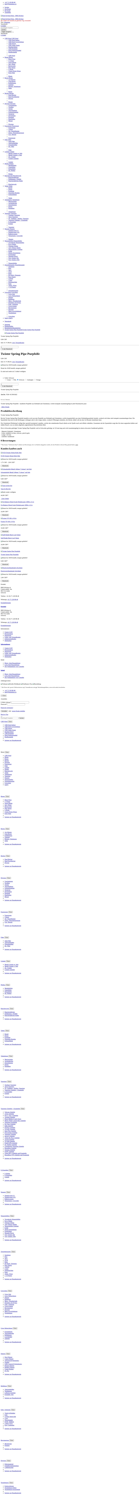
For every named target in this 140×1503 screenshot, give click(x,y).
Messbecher (8, 1444)
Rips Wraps (11, 67)
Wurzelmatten (9, 1420)
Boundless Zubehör (10, 1148)
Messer (10, 121)
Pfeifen (7, 164)
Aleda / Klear (12, 285)
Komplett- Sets (9, 1394)
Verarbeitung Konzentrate (12, 1489)
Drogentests (12, 115)
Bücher (7, 93)
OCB (10, 272)
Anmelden (8, 12)
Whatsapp (7, 22)
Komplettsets (8, 1331)
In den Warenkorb (7, 349)
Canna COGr (9, 1423)
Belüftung (11, 299)
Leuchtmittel (8, 1337)
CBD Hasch (12, 43)
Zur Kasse (8, 9)
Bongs (7, 78)
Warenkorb (5, 466)
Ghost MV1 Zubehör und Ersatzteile (16, 1153)
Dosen (10, 189)
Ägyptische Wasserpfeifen (16, 242)
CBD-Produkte (13, 49)
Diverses (7, 103)
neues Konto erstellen (18, 711)
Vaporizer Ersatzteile (11, 1122)
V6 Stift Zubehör (10, 1141)
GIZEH (10, 278)
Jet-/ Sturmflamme (13, 131)
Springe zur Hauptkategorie (13, 740)
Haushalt (11, 117)
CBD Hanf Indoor (13, 40)
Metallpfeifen (12, 165)
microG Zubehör (10, 1136)
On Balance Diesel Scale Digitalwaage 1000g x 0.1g (16, 505)
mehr (76, 444)
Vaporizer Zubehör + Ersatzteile (18, 220)
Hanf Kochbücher (13, 97)
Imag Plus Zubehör (10, 1131)
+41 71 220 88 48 (10, 2)
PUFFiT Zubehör (10, 1127)
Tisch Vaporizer (13, 217)
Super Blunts (12, 62)
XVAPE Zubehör (10, 1129)
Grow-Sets (11, 294)
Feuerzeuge (8, 126)
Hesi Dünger (8, 1357)
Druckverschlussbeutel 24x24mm (11, 571)
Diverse (10, 98)
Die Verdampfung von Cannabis (14, 666)
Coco (6, 1418)
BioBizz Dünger (9, 1367)
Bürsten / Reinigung (14, 86)
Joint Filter (11, 141)
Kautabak (11, 191)
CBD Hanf (8, 38)
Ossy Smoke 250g (13, 260)
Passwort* (4, 704)
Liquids (7, 1177)
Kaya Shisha (12, 244)
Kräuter (10, 224)
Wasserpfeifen (9, 241)
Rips (9, 268)
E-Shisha (7, 1173)
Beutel (10, 188)
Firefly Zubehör (9, 1151)
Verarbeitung (12, 313)
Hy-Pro (7, 1371)
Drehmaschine (12, 282)
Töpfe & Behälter (10, 1413)
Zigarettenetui (12, 205)
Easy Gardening (9, 1425)
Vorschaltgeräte (9, 1333)
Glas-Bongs (12, 81)
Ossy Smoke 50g (13, 258)
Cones (10, 280)
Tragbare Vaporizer (14, 215)
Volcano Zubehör (10, 1112)
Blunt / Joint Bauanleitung (12, 663)
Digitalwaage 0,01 (13, 232)
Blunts (7, 57)
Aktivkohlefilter (13, 143)
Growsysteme (12, 306)
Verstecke (11, 114)
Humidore (11, 208)
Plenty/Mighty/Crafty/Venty (13, 1119)
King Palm (11, 73)
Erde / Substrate (13, 304)
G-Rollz (10, 69)
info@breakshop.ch (10, 4)
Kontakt (3, 606)
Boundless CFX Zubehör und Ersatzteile (17, 1155)
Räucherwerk (9, 176)
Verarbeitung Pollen (10, 1488)
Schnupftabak (12, 194)
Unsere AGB (8, 632)
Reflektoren (8, 1335)
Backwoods (12, 66)
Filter (6, 139)
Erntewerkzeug (9, 1486)
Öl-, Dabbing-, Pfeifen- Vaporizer (18, 218)
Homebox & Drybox (14, 302)
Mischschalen (12, 201)
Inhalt (3, 670)
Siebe (10, 88)
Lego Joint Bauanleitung (12, 665)
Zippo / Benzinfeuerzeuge (16, 133)
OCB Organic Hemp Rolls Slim (10, 456)
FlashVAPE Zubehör (11, 1143)
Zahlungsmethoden (10, 639)
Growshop (8, 292)
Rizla (10, 273)
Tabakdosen (8, 200)
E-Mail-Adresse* (6, 702)
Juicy (10, 270)
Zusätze (7, 1362)
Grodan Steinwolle (10, 1416)
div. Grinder (12, 157)
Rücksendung (9, 634)
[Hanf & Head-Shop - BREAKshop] (12, 15)
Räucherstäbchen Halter (15, 181)
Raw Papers (12, 277)
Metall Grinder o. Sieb (15, 155)
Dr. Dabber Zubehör (11, 1145)
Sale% (7, 318)
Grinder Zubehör (13, 158)
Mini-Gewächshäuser (14, 311)
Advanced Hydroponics (12, 1360)
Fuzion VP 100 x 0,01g (8, 521)
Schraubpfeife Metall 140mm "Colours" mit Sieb (15, 472)
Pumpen (7, 1445)
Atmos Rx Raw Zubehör (12, 1138)
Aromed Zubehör (10, 1117)
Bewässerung (12, 308)
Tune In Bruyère (6, 489)
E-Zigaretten (12, 222)
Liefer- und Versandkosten (12, 637)
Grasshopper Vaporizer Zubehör (14, 1146)
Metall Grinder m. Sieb (15, 153)
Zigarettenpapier (10, 265)
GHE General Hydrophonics (13, 1364)
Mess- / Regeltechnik (14, 301)
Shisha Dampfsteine (14, 253)
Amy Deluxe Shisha (14, 248)
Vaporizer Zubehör (10, 1134)
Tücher (10, 109)
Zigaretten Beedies (14, 193)
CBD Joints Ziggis (14, 45)
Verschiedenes (12, 110)
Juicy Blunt (11, 64)
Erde (6, 1415)
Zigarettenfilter (12, 145)
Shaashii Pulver (13, 256)
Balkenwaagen (12, 234)
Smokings (11, 266)
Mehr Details (5, 407)
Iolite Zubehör (9, 1126)
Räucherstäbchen (13, 177)
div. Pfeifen (11, 170)
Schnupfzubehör (13, 112)
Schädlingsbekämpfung (12, 1466)
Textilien (11, 107)
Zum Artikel (5, 498)
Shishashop (8, 640)
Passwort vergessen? (7, 708)
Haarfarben (11, 119)
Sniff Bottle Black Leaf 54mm (10, 538)
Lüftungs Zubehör (10, 1393)
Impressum (8, 635)
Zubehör (11, 85)
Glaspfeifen (11, 167)
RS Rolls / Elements (14, 275)
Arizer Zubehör (9, 1114)
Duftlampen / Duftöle (14, 179)
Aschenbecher (12, 203)
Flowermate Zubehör (11, 1132)
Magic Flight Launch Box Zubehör (15, 1120)
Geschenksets (12, 105)
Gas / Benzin (12, 134)
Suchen (7, 7)
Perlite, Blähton (9, 1422)
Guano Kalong (9, 1369)
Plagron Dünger (9, 1366)
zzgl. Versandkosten (18, 342)
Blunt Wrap (11, 59)
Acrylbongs (11, 79)
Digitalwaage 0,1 (13, 230)
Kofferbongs (12, 83)
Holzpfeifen (12, 169)
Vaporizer (8, 213)
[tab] (70, 606)
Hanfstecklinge (12, 47)
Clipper (10, 129)
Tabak (7, 186)
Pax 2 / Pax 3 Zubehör (11, 1115)
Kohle (10, 251)
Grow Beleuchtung (14, 296)
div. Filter (11, 146)
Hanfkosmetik (12, 52)
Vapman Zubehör (10, 1150)
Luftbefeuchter (9, 1467)
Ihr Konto (7, 11)
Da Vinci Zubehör (10, 1124)
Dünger (10, 297)
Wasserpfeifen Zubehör (15, 249)
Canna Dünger (9, 1359)
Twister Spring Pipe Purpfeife (22, 330)
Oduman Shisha (13, 246)
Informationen (5, 644)
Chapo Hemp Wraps (14, 71)
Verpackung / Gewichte (15, 236)
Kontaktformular (6, 603)
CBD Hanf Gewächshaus (16, 42)
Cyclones (11, 61)
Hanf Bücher (12, 95)
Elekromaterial (9, 1464)
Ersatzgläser (12, 254)
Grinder (7, 151)
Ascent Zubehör (9, 1139)
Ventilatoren (8, 1391)
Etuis (9, 284)
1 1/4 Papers (12, 287)
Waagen (7, 229)
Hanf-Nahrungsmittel (14, 50)
